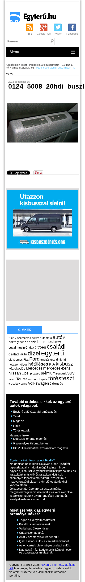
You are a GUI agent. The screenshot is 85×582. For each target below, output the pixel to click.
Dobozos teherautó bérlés (30, 438)
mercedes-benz (57, 368)
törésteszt (61, 378)
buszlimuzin (16, 347)
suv (71, 372)
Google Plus (44, 33)
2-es (11, 338)
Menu (43, 52)
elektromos (15, 359)
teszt (12, 379)
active (35, 338)
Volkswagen (38, 383)
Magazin (18, 421)
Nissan (14, 373)
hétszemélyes (18, 364)
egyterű (52, 353)
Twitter (58, 33)
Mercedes (34, 368)
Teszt (24, 64)
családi (56, 346)
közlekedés (16, 368)
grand (54, 359)
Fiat (26, 359)
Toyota (42, 379)
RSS (29, 33)
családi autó (17, 354)
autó (58, 337)
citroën (40, 347)
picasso (35, 373)
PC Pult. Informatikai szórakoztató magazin (40, 448)
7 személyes (23, 338)
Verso (24, 383)
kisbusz (64, 364)
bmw (57, 342)
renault (61, 373)
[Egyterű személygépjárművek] (31, 18)
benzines (45, 341)
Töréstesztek (21, 430)
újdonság (56, 383)
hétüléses (38, 364)
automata (46, 338)
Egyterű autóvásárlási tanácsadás (35, 411)
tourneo (33, 379)
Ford (34, 359)
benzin (32, 342)
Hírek (16, 425)
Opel (25, 373)
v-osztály (14, 383)
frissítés (45, 359)
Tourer (21, 379)
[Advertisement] (45, 7)
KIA (52, 364)
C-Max (30, 347)
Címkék (24, 330)
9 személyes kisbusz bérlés (30, 443)
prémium (48, 373)
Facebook (72, 33)
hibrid (62, 359)
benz (23, 342)
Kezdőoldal (12, 64)
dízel (34, 353)
